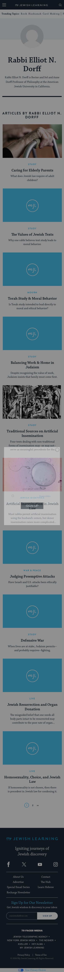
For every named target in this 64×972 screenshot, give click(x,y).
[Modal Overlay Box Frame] (32, 486)
